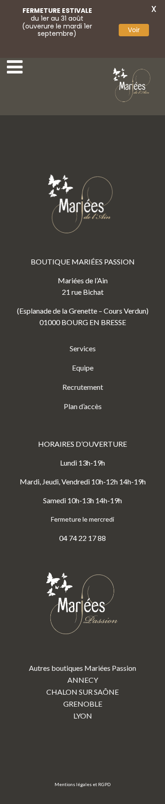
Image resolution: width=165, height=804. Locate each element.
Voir (134, 29)
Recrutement (82, 386)
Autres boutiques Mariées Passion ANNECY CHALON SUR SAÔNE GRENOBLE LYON (82, 691)
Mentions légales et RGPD (82, 784)
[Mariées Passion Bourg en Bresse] (133, 85)
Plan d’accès (83, 406)
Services (83, 348)
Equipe (83, 367)
